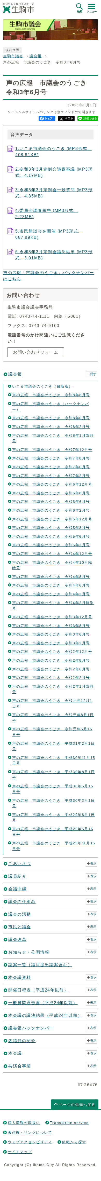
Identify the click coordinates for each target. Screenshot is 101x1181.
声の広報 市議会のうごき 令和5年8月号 (51, 528)
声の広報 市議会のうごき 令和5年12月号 (52, 519)
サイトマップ (20, 1152)
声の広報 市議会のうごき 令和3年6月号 (51, 634)
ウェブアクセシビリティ (30, 1142)
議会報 (36, 56)
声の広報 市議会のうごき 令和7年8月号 (51, 458)
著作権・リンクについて (30, 1132)
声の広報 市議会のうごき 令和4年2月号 (51, 594)
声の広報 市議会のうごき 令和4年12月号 (52, 554)
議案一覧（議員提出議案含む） (40, 965)
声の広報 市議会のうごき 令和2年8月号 (51, 660)
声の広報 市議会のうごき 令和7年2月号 (51, 476)
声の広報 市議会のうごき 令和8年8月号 (51, 395)
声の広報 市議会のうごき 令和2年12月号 (52, 651)
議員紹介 (17, 876)
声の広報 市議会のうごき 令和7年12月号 (52, 450)
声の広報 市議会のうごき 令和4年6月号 (51, 585)
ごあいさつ (19, 863)
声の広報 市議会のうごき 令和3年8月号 (51, 626)
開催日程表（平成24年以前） (38, 990)
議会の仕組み (22, 901)
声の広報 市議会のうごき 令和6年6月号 (51, 502)
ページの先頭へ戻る (77, 1105)
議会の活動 (19, 914)
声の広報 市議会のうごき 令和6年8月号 (51, 493)
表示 (93, 863)
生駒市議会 (13, 56)
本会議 (15, 1053)
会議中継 (17, 889)
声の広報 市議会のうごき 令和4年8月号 (51, 577)
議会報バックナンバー (31, 1028)
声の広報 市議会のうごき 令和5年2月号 (51, 545)
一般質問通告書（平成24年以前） (43, 1003)
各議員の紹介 (22, 1041)
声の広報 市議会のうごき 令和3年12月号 (52, 617)
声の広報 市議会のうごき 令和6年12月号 (52, 484)
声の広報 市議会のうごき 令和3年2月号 (51, 643)
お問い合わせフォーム (36, 352)
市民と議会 (19, 927)
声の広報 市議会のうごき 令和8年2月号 (51, 427)
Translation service (69, 1123)
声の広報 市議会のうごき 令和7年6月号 (51, 467)
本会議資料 (19, 977)
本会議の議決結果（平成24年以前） (45, 1015)
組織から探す (74, 1142)
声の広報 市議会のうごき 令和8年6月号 (51, 418)
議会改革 (17, 939)
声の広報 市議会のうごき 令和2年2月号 (51, 678)
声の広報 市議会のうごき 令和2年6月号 (51, 669)
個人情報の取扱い (24, 1123)
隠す (93, 374)
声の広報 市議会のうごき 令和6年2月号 (51, 510)
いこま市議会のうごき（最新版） (42, 386)
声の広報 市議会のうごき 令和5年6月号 (51, 536)
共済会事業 (19, 1066)
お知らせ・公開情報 (28, 952)
